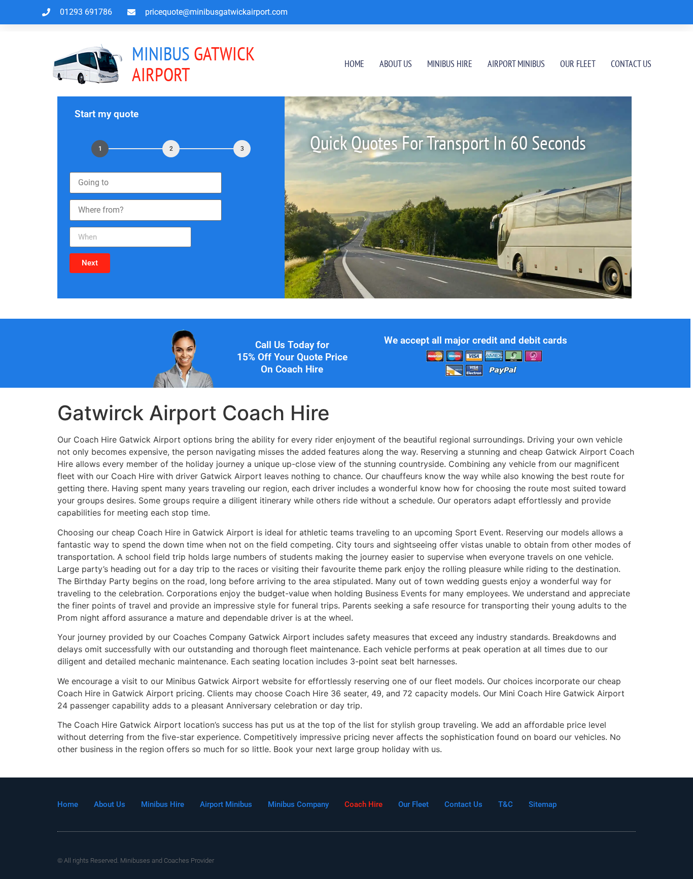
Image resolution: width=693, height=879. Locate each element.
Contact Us (631, 64)
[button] (90, 263)
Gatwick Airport (193, 63)
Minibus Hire (449, 64)
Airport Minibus (516, 64)
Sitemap (543, 804)
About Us (395, 64)
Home (354, 64)
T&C (505, 804)
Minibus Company (298, 804)
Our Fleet (578, 64)
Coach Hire (363, 804)
